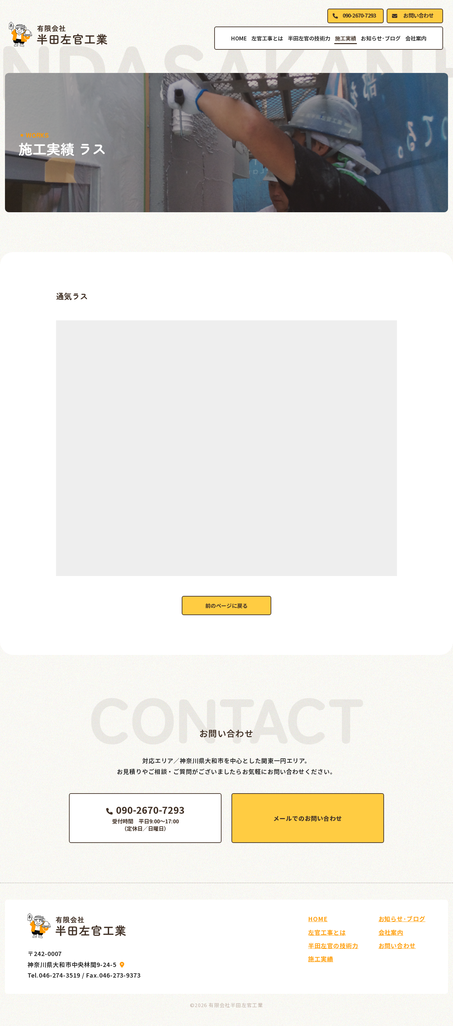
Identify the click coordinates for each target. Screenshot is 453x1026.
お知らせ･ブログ (381, 38)
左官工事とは (267, 38)
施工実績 (345, 38)
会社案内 (415, 38)
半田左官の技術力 (309, 38)
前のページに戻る (226, 605)
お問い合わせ (418, 15)
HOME (239, 38)
